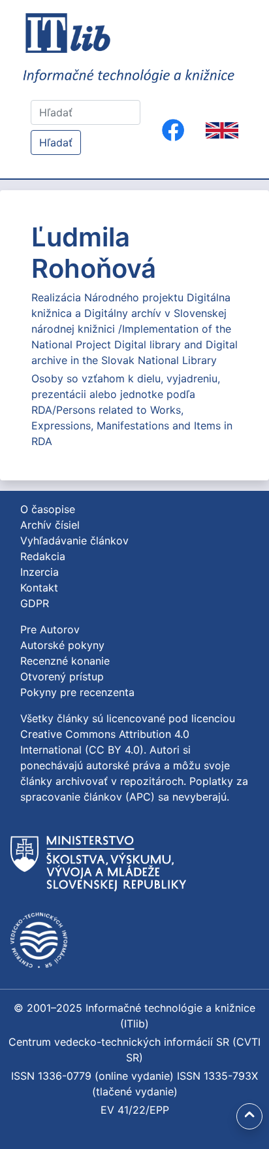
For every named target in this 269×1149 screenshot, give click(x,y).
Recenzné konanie (65, 660)
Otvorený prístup (62, 676)
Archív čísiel (50, 524)
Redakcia (42, 556)
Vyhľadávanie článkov (74, 540)
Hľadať (55, 142)
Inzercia (39, 571)
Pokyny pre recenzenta (77, 692)
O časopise (47, 509)
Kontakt (39, 587)
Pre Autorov (50, 629)
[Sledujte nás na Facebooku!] (173, 130)
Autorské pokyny (62, 645)
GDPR (34, 603)
